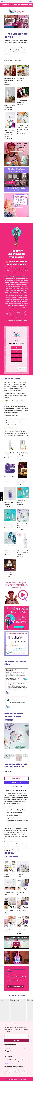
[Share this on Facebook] (12, 849)
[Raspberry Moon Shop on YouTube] (8, 1050)
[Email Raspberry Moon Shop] (14, 1050)
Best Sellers (12, 377)
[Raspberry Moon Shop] (16, 11)
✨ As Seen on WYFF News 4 (16, 34)
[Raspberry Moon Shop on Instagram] (11, 1050)
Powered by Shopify (23, 1078)
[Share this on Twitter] (9, 849)
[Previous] (13, 749)
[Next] (19, 749)
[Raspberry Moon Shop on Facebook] (5, 1050)
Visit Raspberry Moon (15, 985)
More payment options (16, 785)
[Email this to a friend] (17, 849)
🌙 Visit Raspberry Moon (16, 969)
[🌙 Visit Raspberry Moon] (16, 956)
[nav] (4, 1)
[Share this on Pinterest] (14, 849)
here (8, 59)
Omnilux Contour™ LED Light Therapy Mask (15, 764)
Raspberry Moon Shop (13, 1078)
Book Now (16, 25)
